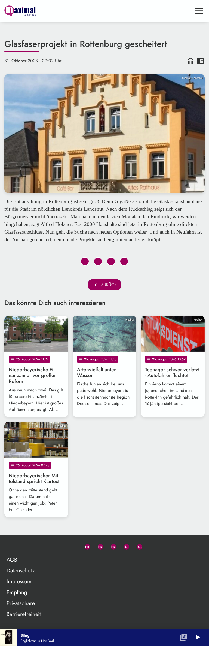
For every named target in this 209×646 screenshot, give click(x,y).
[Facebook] (98, 545)
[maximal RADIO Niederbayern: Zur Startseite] (98, 10)
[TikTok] (150, 545)
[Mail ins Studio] (58, 545)
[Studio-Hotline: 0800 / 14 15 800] (71, 545)
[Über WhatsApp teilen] (111, 261)
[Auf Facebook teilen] (85, 261)
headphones (190, 61)
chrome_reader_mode (200, 61)
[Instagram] (111, 545)
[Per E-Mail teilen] (124, 261)
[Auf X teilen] (98, 261)
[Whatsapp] (85, 545)
